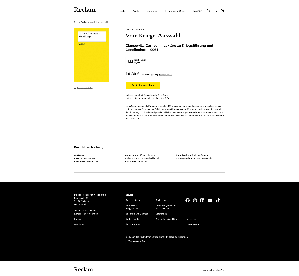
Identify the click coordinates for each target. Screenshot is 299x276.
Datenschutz (161, 214)
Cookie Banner (192, 224)
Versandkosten (165, 75)
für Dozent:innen (133, 224)
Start (76, 22)
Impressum (190, 219)
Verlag (123, 11)
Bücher (137, 11)
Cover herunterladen (85, 88)
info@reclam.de (90, 214)
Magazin (197, 11)
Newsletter (79, 224)
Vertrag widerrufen (136, 241)
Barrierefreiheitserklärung (167, 219)
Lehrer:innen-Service (176, 11)
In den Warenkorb (145, 85)
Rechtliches (161, 200)
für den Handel (132, 219)
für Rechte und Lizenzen (137, 214)
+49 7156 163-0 (90, 210)
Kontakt (77, 219)
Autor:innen (153, 11)
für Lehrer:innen (133, 200)
